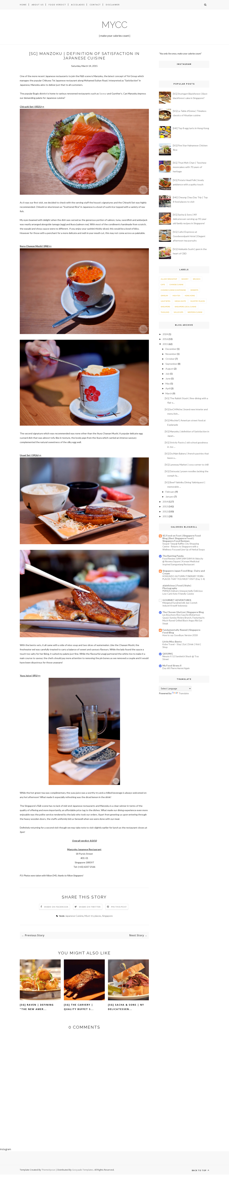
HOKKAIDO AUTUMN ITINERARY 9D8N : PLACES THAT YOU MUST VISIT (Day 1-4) (183, 577)
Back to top (199, 1170)
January (169, 496)
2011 (165, 516)
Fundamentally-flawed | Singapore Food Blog (181, 631)
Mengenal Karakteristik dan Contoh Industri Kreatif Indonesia (179, 604)
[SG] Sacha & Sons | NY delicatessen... (126, 1007)
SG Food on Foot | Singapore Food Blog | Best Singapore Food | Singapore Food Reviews (181, 538)
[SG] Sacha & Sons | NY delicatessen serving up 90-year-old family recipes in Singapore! (190, 219)
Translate (184, 693)
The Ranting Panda (173, 555)
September (171, 363)
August (169, 368)
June (167, 378)
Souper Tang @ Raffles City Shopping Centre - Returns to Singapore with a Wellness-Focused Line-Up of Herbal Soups (183, 546)
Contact (95, 4)
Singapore (107, 915)
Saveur (103, 93)
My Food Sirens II (171, 665)
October (170, 358)
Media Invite (180, 301)
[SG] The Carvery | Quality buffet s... (79, 1007)
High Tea (176, 296)
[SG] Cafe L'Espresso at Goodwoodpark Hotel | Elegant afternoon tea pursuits (189, 236)
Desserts (194, 290)
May (167, 383)
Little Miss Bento (172, 641)
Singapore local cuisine (185, 307)
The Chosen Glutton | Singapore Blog (183, 612)
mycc (114, 24)
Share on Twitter (90, 907)
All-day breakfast (169, 279)
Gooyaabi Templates (82, 1169)
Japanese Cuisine (74, 915)
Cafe (163, 284)
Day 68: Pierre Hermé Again (176, 668)
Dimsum (164, 296)
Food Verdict (57, 4)
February (170, 491)
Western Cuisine (195, 312)
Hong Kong (190, 296)
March (168, 393)
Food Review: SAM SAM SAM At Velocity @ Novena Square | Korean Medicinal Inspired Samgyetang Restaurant (182, 561)
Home (23, 4)
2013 (165, 506)
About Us (38, 4)
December (170, 348)
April (167, 388)
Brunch (196, 279)
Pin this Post (119, 907)
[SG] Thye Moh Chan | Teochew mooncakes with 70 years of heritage (189, 167)
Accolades (78, 4)
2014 (165, 501)
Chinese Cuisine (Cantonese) (173, 290)
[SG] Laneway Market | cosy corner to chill (187, 464)
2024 (165, 334)
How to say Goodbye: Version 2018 (180, 635)
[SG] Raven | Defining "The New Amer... (37, 1007)
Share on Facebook (56, 907)
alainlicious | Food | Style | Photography (176, 587)
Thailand (165, 312)
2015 (165, 344)
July (167, 373)
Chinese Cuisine (176, 284)
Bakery (185, 279)
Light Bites (165, 301)
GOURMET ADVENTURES (176, 600)
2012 (165, 511)
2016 (165, 339)
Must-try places (92, 915)
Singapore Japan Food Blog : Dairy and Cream (183, 572)
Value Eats (178, 312)
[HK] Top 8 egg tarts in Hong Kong (191, 128)
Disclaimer (113, 4)
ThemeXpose (48, 1169)
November (170, 353)
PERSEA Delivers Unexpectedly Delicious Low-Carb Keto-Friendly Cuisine (182, 592)
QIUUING (167, 653)
